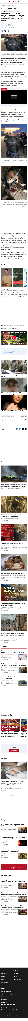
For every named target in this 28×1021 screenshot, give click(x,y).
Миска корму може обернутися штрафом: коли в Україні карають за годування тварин (13, 574)
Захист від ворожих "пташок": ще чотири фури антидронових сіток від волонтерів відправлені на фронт (10, 734)
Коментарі (7, 429)
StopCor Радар (4, 982)
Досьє (2, 979)
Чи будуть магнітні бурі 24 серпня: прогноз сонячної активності (13, 838)
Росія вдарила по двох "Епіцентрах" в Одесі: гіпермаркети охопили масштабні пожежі (14, 485)
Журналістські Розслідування (8, 994)
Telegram (14, 351)
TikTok (12, 352)
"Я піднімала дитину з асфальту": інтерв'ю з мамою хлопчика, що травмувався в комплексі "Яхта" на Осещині (13, 783)
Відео (15, 973)
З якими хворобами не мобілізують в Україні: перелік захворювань (11, 515)
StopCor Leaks (6, 876)
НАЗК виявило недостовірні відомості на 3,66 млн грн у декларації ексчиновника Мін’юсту (12, 825)
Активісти (3, 996)
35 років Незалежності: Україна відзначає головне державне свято (13, 604)
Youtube (22, 351)
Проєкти (3, 973)
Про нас (3, 988)
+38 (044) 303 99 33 (14, 868)
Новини (3, 976)
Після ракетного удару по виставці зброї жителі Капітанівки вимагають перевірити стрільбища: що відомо (13, 635)
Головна (3, 5)
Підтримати (15, 750)
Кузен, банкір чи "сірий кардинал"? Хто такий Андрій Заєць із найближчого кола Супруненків (12, 907)
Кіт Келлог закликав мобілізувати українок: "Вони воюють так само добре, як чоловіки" (14, 664)
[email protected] (13, 1015)
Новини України (10, 5)
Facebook (18, 351)
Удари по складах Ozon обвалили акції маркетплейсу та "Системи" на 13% (12, 544)
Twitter (4, 352)
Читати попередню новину (8, 416)
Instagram (8, 352)
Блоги (15, 976)
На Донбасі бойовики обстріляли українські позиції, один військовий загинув (8, 421)
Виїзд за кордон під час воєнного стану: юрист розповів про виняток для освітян (12, 651)
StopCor (10, 24)
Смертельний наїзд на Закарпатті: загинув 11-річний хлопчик (13, 677)
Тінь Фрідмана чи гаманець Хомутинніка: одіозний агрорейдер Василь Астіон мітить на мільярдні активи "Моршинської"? (13, 881)
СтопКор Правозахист (6, 991)
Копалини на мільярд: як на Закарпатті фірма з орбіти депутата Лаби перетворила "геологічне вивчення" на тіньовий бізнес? (13, 894)
